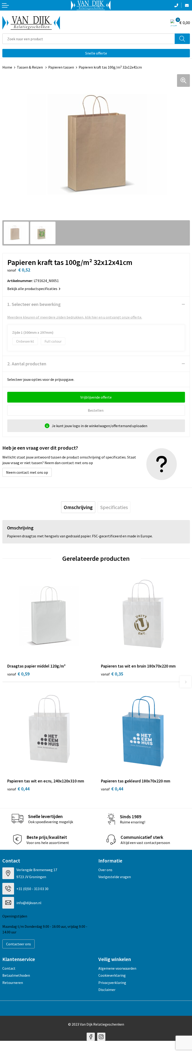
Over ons (105, 869)
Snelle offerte (96, 53)
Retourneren (12, 982)
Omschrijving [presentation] (78, 507)
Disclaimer (106, 989)
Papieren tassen (61, 67)
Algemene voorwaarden (117, 968)
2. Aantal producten (26, 364)
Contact (8, 968)
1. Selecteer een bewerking (34, 304)
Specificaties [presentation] (114, 507)
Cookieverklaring (112, 975)
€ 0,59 (18, 674)
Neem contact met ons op (27, 472)
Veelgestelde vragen (114, 876)
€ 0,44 (18, 789)
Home (7, 67)
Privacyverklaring (112, 982)
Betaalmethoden (16, 975)
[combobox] (88, 38)
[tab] (78, 507)
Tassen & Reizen (30, 67)
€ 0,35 (112, 674)
